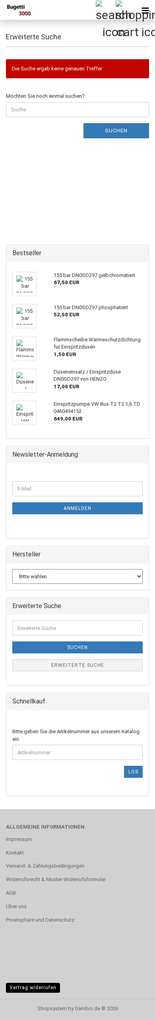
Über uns (16, 906)
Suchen (116, 131)
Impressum (19, 839)
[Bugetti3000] (16, 10)
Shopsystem (52, 1008)
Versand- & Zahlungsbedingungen (45, 866)
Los (133, 772)
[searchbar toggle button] (105, 10)
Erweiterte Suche (77, 665)
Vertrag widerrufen (33, 987)
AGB (11, 893)
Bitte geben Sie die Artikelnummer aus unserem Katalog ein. (76, 735)
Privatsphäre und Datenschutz (40, 920)
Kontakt (15, 853)
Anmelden (77, 508)
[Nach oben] (133, 1007)
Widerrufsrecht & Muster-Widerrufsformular (56, 879)
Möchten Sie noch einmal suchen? (45, 96)
